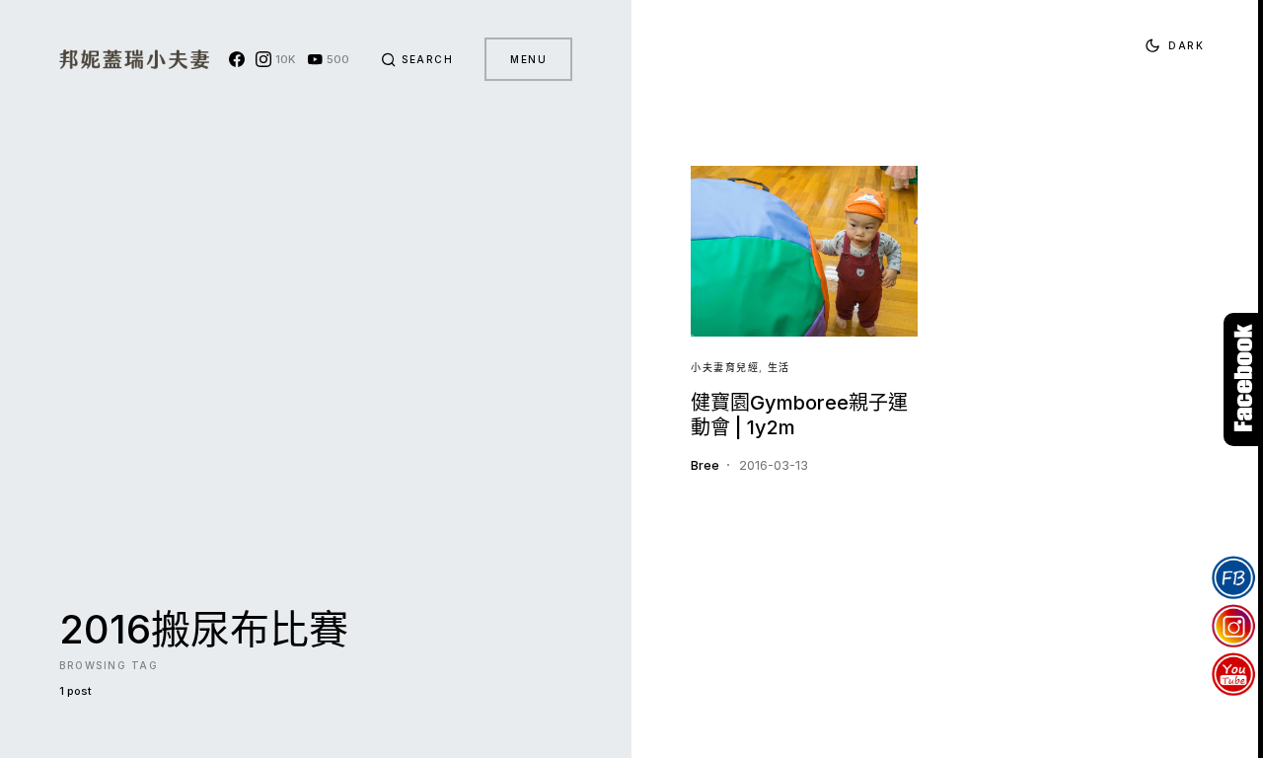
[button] (417, 59)
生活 (779, 367)
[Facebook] (237, 59)
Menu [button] (528, 59)
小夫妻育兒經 (725, 367)
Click (1243, 379)
